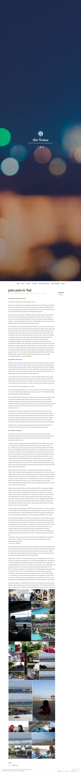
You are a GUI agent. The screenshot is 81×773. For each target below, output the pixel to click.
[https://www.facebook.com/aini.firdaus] (40, 147)
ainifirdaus (12, 293)
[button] (18, 595)
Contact (28, 283)
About (22, 283)
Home (18, 283)
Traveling (34, 283)
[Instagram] (43, 147)
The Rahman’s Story (44, 283)
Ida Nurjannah (19, 365)
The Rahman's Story (21, 293)
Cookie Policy (23, 770)
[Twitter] (38, 147)
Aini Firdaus (40, 140)
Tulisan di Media (55, 283)
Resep (63, 283)
